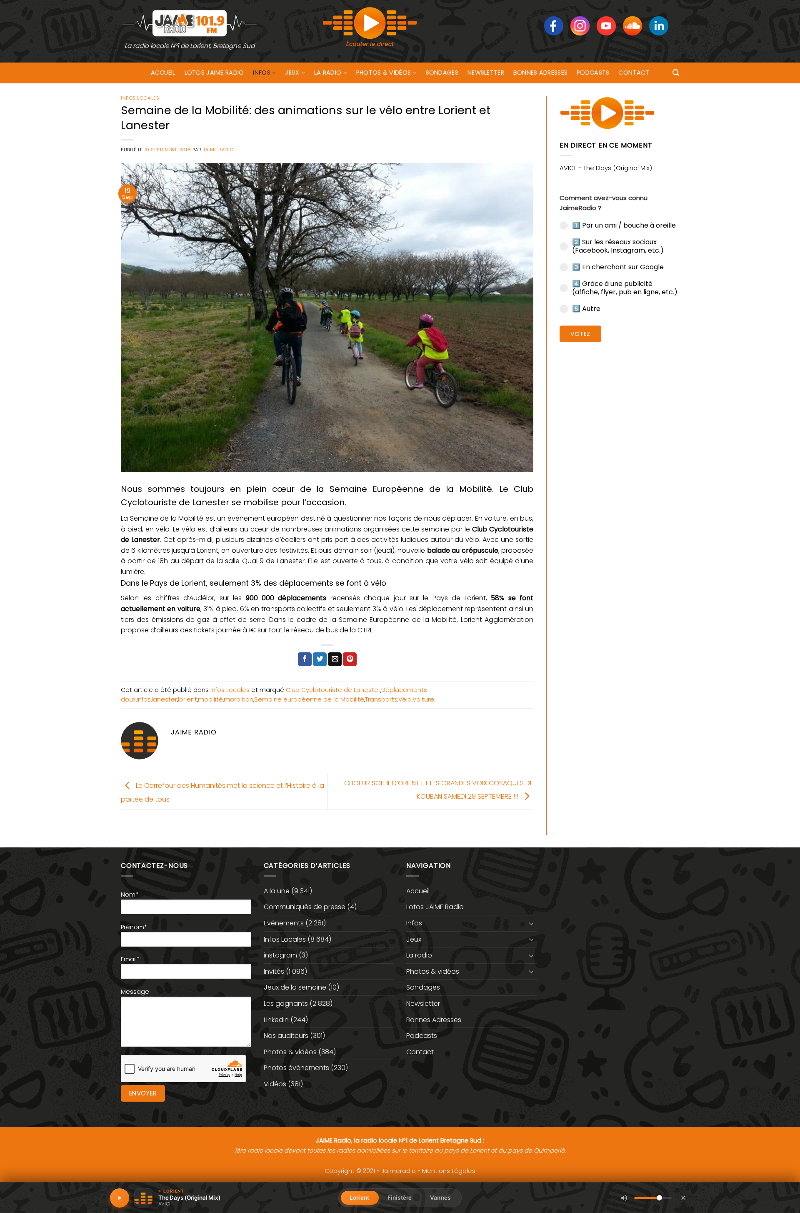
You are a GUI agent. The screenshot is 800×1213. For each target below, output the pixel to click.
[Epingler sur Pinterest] (350, 659)
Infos (261, 72)
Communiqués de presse (304, 907)
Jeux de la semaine (295, 987)
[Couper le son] (624, 1198)
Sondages (442, 72)
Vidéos (275, 1084)
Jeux (292, 72)
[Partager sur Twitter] (320, 659)
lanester (164, 699)
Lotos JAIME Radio (214, 72)
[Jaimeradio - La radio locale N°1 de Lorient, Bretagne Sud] (189, 22)
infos (144, 699)
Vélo (405, 699)
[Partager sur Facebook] (305, 659)
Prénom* (134, 927)
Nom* (129, 894)
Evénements (284, 923)
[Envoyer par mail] (335, 659)
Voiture (423, 699)
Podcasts (593, 72)
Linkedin (276, 1020)
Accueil (163, 72)
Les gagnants (286, 1003)
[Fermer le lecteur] (683, 1197)
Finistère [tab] (400, 1197)
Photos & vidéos (383, 72)
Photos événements (296, 1068)
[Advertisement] (619, 477)
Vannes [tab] (440, 1197)
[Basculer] (532, 923)
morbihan (238, 699)
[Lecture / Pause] (119, 1198)
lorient (187, 699)
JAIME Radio (218, 149)
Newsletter (486, 72)
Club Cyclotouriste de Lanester (333, 690)
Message (135, 991)
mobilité (210, 699)
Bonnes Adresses (540, 72)
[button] (675, 73)
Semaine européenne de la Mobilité (309, 699)
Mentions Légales (448, 1171)
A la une (277, 891)
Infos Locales (140, 98)
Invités (274, 971)
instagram (280, 955)
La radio (327, 72)
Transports (381, 699)
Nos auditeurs (286, 1035)
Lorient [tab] (359, 1197)
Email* (130, 959)
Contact (633, 72)
